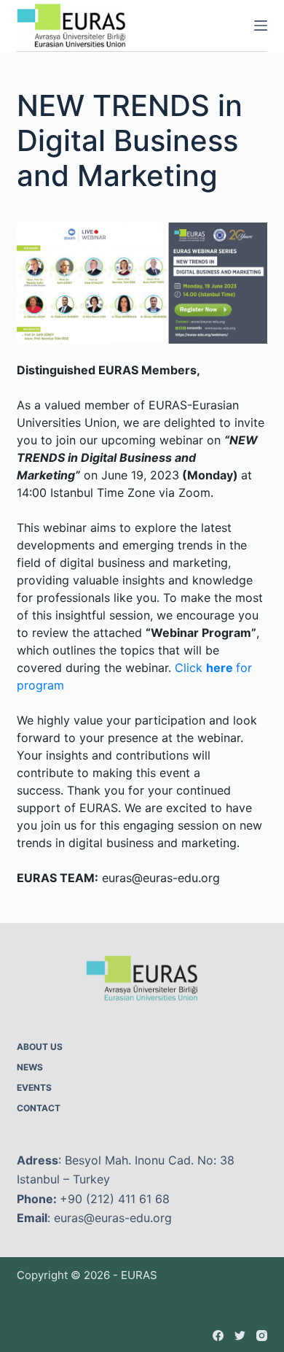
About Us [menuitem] (40, 1046)
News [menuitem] (30, 1067)
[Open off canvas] (260, 25)
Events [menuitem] (34, 1087)
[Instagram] (261, 1335)
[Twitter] (239, 1335)
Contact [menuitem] (38, 1107)
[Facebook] (218, 1335)
